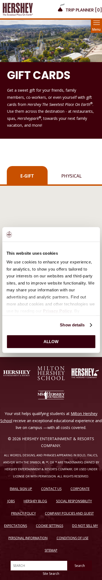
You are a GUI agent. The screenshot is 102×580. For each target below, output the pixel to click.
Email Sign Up (21, 488)
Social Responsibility (74, 501)
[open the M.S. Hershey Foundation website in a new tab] (51, 395)
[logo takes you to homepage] (18, 9)
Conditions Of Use (72, 538)
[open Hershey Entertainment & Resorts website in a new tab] (16, 373)
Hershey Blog (35, 501)
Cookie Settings (49, 525)
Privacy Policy (23, 513)
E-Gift (27, 176)
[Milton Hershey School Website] (51, 373)
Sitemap (51, 550)
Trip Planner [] (83, 10)
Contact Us (51, 488)
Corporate (79, 488)
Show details (72, 325)
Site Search (51, 573)
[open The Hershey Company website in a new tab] (85, 373)
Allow (51, 341)
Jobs (11, 501)
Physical (71, 176)
